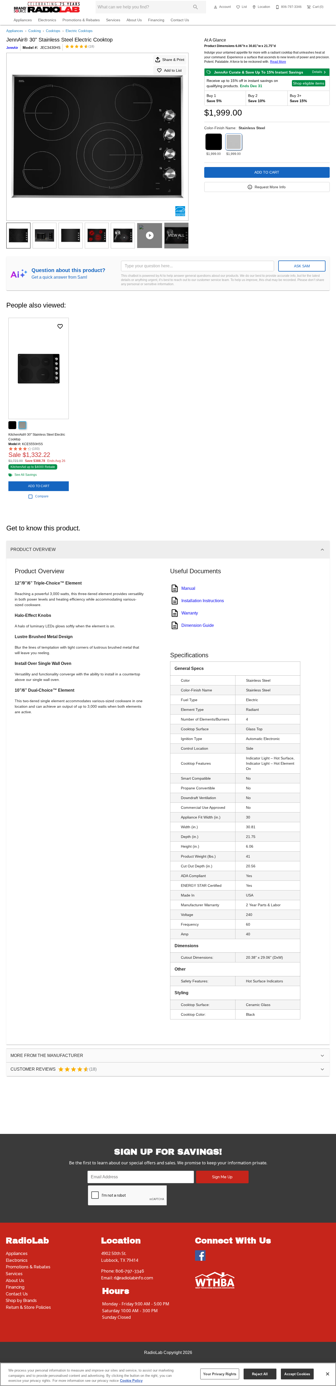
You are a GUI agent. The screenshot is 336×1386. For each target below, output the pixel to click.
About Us (134, 20)
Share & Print (173, 60)
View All (176, 235)
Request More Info (270, 187)
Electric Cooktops (79, 31)
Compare (42, 496)
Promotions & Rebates (81, 20)
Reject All (260, 1374)
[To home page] (46, 7)
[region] (168, 1374)
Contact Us (180, 20)
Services (113, 20)
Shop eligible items (308, 83)
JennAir (12, 48)
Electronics (47, 20)
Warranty (189, 613)
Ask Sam (302, 266)
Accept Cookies (297, 1374)
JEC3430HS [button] (50, 47)
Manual (188, 588)
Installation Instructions (202, 600)
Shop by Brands (21, 1300)
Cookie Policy (131, 1381)
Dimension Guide (197, 625)
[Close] (327, 1374)
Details (317, 72)
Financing (156, 20)
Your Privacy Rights (219, 1374)
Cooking (34, 31)
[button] (215, 7)
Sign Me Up (222, 1177)
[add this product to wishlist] (60, 326)
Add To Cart (266, 172)
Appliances (23, 20)
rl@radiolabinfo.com (133, 1277)
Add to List (173, 70)
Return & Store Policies (28, 1307)
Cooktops (53, 31)
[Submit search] (195, 7)
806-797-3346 (130, 1271)
